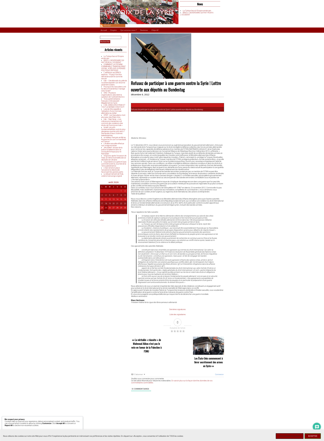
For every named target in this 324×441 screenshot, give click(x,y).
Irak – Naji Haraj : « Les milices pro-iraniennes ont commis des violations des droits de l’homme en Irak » (112, 122)
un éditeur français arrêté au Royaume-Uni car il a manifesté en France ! (113, 139)
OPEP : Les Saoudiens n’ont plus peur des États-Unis (113, 116)
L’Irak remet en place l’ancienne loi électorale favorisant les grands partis (112, 170)
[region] (162, 435)
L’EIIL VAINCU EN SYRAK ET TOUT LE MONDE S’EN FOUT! (113, 106)
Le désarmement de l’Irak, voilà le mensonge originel (112, 175)
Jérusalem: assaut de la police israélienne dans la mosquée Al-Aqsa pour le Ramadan (111, 151)
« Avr (102, 220)
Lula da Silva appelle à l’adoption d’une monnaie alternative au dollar (111, 111)
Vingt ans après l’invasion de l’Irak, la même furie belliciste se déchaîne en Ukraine (113, 158)
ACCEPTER (312, 436)
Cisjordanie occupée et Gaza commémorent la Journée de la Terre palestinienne (113, 164)
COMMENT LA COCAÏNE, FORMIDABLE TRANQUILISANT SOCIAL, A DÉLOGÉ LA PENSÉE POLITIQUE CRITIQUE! (113, 67)
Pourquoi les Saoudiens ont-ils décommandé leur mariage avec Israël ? (113, 89)
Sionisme (144, 30)
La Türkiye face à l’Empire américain (197, 11)
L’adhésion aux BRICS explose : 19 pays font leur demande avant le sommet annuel (111, 76)
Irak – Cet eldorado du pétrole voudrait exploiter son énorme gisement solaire (114, 83)
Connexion (219, 374)
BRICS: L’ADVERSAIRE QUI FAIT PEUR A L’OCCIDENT (112, 61)
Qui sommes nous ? (128, 30)
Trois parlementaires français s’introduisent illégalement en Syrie (110, 101)
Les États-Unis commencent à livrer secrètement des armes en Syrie (208, 362)
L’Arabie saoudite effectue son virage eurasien (112, 145)
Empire (113, 30)
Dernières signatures (177, 309)
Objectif (154, 30)
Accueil (104, 30)
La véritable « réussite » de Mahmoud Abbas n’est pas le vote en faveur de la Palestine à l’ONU (146, 345)
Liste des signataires (177, 314)
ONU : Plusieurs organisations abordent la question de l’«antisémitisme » (113, 95)
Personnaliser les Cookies (289, 436)
